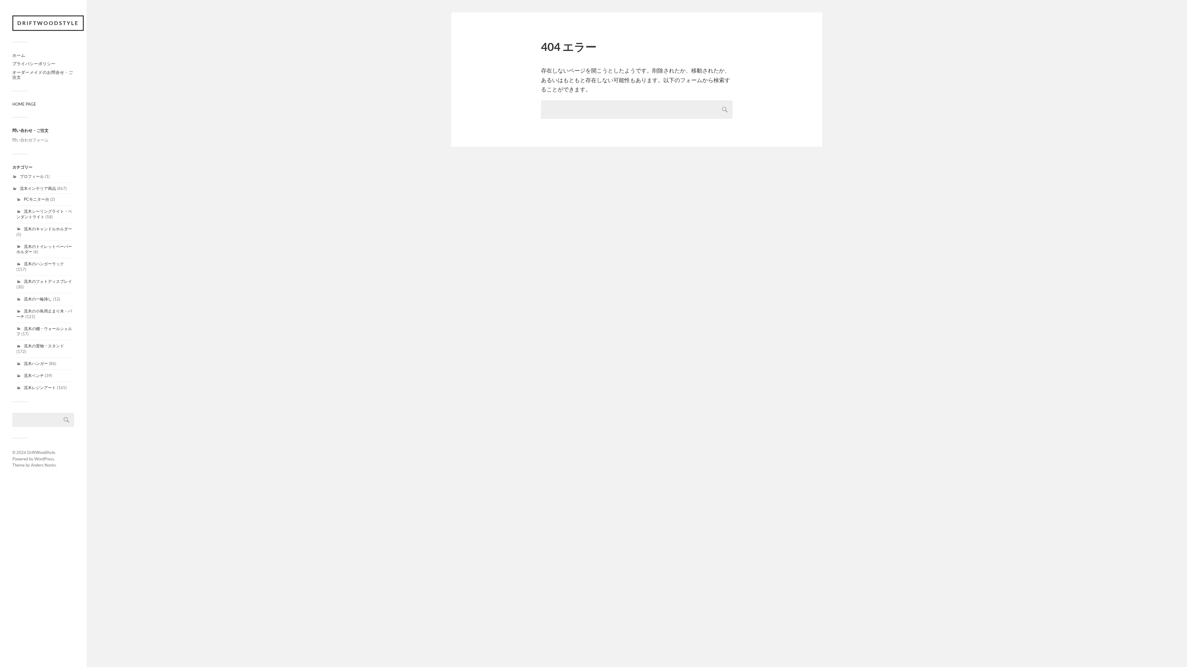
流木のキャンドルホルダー (48, 228)
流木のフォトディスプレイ (48, 281)
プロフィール (32, 176)
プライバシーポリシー (34, 63)
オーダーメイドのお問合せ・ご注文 (42, 75)
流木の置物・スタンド (44, 345)
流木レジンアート (40, 387)
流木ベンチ (34, 375)
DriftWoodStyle (48, 23)
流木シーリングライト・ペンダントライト (44, 214)
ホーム (18, 55)
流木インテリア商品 (38, 188)
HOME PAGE (24, 104)
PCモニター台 (36, 199)
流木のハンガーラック (44, 263)
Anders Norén (43, 465)
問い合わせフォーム (30, 139)
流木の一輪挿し (38, 298)
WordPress (44, 458)
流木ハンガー (36, 363)
